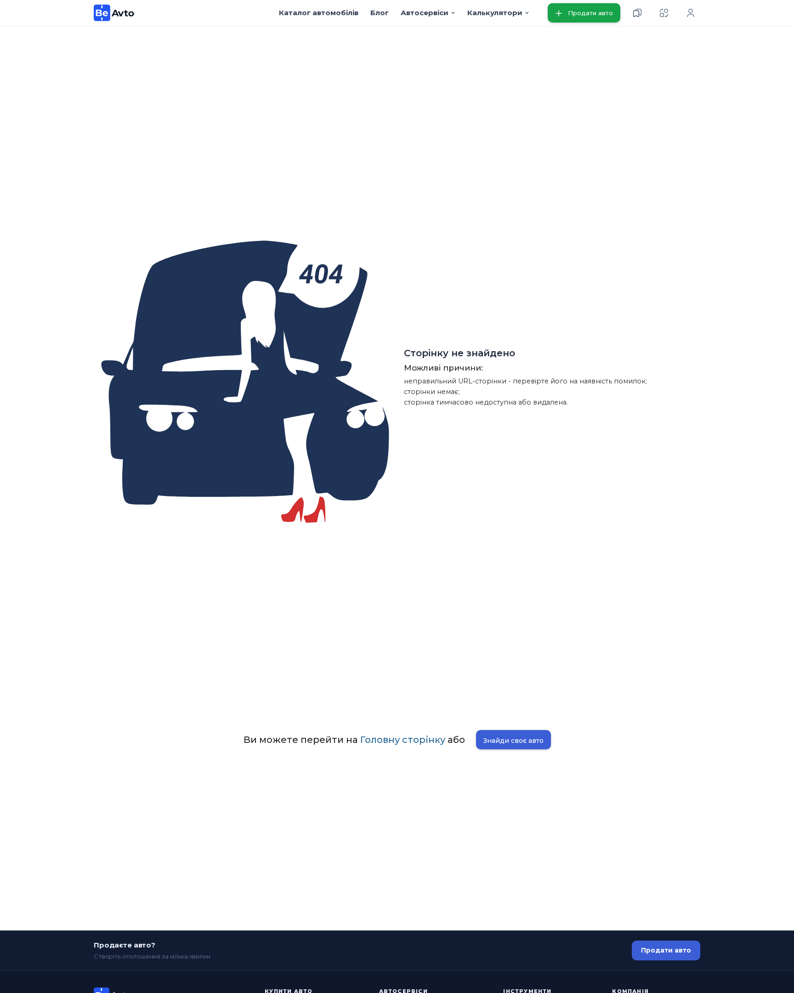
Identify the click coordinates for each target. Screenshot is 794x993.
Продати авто (666, 950)
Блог (379, 12)
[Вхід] (690, 13)
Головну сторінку (402, 739)
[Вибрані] (637, 13)
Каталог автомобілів (318, 12)
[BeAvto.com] (114, 13)
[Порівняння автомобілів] (664, 13)
